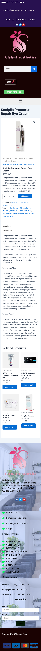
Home (5, 158)
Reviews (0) (7, 230)
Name (5, 606)
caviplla (9, 208)
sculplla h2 (27, 211)
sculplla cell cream (16, 211)
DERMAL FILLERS (9, 165)
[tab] (20, 226)
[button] (20, 101)
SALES (19, 165)
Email (4, 614)
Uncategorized (13, 158)
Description (7, 226)
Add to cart (25, 196)
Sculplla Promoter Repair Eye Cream (15, 213)
